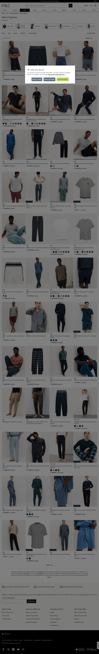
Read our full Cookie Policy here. (56, 74)
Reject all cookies (49, 79)
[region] (50, 74)
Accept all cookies (62, 79)
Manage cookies (36, 79)
